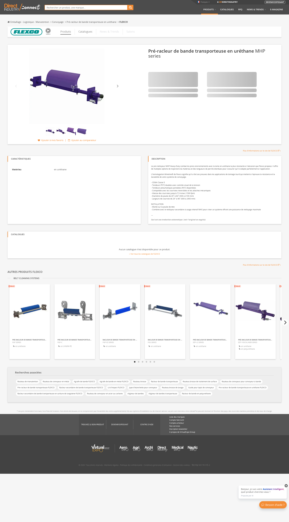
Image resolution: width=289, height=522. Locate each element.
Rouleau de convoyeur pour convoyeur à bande (241, 381)
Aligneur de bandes (135, 393)
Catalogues (227, 9)
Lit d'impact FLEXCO (116, 387)
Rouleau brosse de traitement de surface (200, 381)
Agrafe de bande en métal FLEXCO (114, 381)
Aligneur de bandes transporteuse (163, 393)
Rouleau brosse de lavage (172, 387)
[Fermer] (286, 486)
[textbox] (86, 7)
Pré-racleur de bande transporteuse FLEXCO (35, 387)
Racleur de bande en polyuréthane (196, 393)
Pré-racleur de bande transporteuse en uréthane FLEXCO (242, 387)
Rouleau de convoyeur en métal (56, 381)
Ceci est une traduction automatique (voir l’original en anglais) (178, 219)
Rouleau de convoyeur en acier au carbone (105, 393)
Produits (208, 9)
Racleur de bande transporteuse (164, 381)
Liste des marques (177, 417)
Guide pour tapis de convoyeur (201, 387)
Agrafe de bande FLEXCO (84, 381)
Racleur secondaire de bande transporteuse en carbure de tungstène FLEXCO (49, 393)
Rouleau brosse (139, 381)
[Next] (117, 86)
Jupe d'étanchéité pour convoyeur (143, 387)
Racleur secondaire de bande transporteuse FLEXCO (81, 387)
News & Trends (255, 9)
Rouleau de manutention (27, 381)
